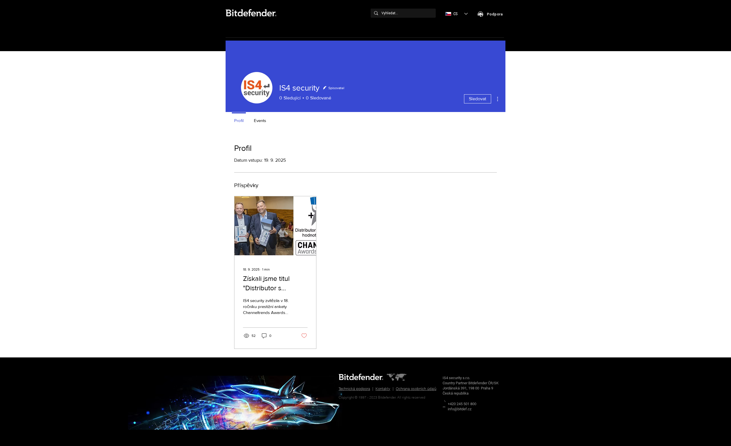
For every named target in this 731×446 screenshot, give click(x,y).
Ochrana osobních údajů (416, 388)
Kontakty (382, 388)
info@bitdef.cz (459, 409)
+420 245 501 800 (462, 404)
